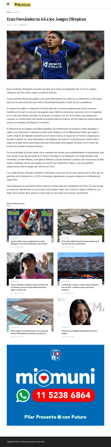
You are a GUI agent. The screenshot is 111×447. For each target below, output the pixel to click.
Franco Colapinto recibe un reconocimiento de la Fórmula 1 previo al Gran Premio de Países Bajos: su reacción (29, 287)
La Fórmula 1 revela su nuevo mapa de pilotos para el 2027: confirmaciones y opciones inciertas (80, 287)
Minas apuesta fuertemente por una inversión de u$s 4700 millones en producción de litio (29, 332)
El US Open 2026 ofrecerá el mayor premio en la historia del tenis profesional (80, 242)
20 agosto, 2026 (68, 293)
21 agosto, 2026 (18, 247)
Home (9, 12)
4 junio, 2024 (12, 25)
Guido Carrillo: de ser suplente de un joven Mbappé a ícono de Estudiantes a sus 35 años (29, 242)
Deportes (16, 12)
